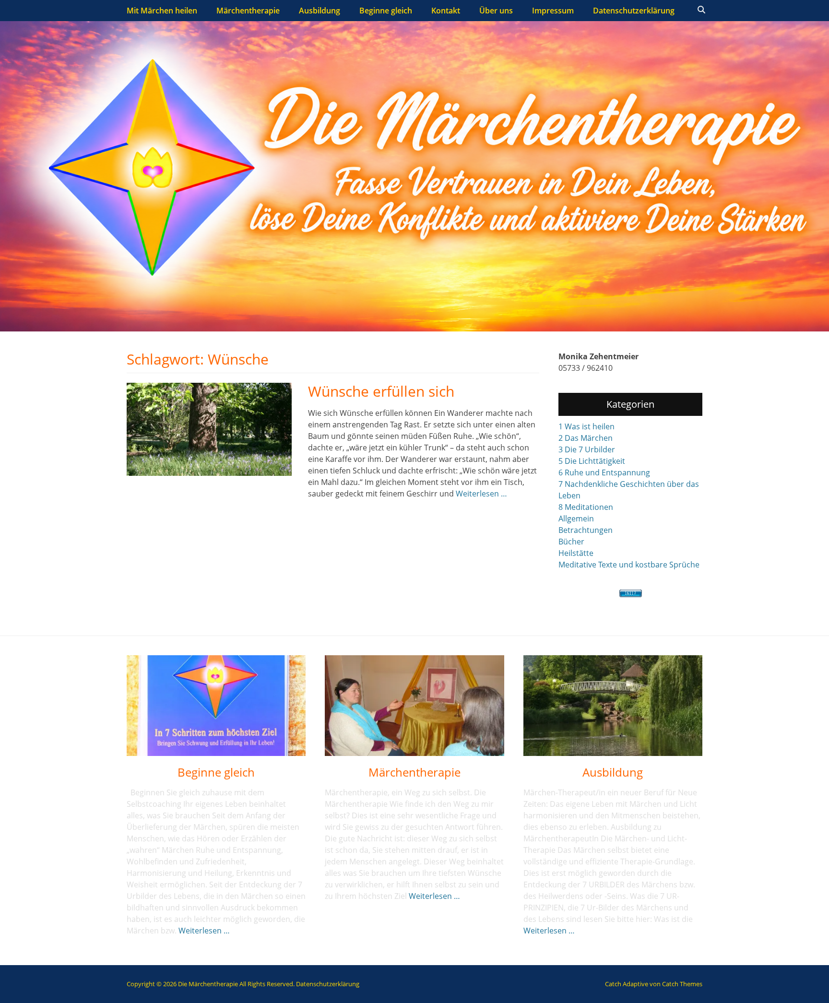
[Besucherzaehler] (630, 593)
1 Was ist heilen (586, 426)
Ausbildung (319, 10)
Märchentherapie (248, 10)
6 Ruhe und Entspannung (604, 472)
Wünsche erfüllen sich (381, 391)
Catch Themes (682, 983)
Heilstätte (575, 553)
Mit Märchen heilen (162, 10)
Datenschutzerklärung (634, 10)
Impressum (553, 10)
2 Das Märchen (585, 438)
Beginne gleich (385, 10)
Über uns (496, 10)
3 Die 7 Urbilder (586, 449)
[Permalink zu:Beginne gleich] (216, 705)
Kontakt (445, 10)
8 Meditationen (585, 507)
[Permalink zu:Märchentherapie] (414, 705)
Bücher (571, 541)
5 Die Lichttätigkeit (591, 461)
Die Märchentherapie (208, 983)
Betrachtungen (585, 530)
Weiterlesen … (481, 493)
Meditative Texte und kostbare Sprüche (628, 564)
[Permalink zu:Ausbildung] (612, 705)
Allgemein (576, 518)
